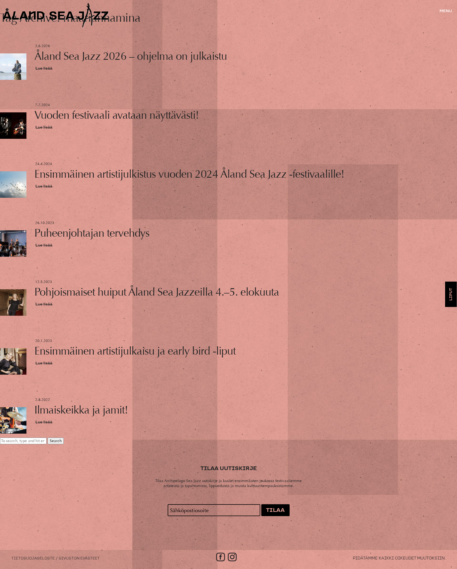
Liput (451, 294)
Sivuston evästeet (79, 558)
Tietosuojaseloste (33, 558)
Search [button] (56, 440)
